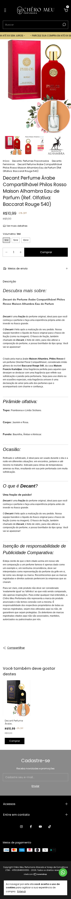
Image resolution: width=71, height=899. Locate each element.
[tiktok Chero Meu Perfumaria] (49, 826)
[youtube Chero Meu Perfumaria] (40, 826)
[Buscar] (64, 24)
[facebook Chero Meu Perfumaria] (30, 826)
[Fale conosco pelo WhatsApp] (63, 872)
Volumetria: (12, 233)
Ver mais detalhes (16, 225)
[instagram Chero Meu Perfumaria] (21, 826)
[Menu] (6, 10)
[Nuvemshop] (35, 874)
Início (6, 160)
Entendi (21, 891)
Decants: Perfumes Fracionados (30, 160)
